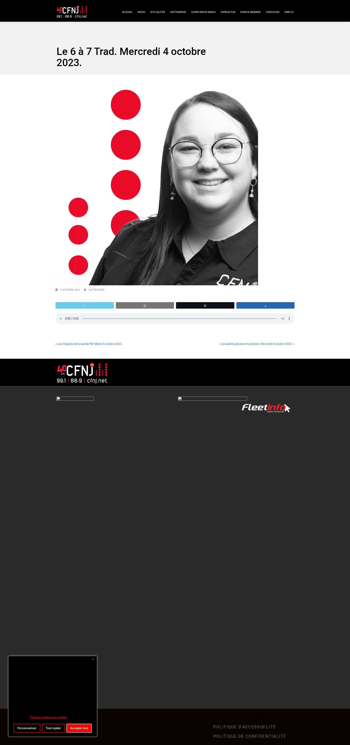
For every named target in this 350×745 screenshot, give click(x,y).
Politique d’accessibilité (244, 727)
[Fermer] (93, 659)
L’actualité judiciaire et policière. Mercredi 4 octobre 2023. (256, 344)
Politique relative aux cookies (48, 717)
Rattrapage (97, 289)
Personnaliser (26, 728)
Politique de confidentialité (249, 736)
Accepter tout (79, 728)
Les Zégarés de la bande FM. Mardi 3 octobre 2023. (90, 344)
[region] (52, 696)
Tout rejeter (53, 728)
